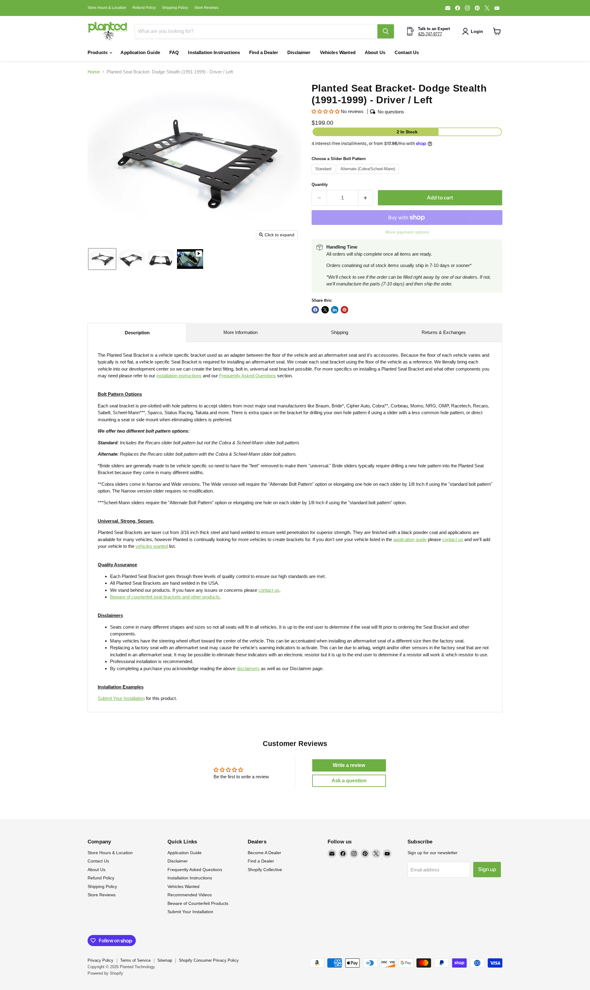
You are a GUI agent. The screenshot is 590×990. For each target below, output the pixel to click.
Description (137, 332)
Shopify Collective (265, 869)
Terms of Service (135, 960)
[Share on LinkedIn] (334, 309)
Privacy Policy (100, 960)
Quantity (320, 184)
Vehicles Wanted (338, 52)
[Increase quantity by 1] (365, 198)
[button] (474, 31)
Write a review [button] (349, 765)
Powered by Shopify (105, 973)
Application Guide (140, 52)
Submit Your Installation (121, 698)
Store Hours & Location (107, 8)
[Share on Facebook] (315, 309)
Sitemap (164, 960)
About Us (375, 52)
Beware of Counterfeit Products (197, 903)
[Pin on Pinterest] (344, 309)
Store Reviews (206, 8)
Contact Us (407, 52)
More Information (240, 332)
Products (98, 52)
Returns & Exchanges (444, 332)
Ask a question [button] (349, 780)
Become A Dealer (264, 852)
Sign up (487, 869)
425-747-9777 (430, 34)
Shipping (339, 332)
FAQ (174, 52)
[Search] (385, 31)
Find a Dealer (263, 52)
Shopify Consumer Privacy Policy (209, 960)
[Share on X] (325, 309)
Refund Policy (144, 8)
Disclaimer (299, 52)
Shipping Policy (175, 8)
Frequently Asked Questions (194, 869)
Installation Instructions (214, 52)
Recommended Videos (189, 894)
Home (94, 71)
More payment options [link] (407, 232)
